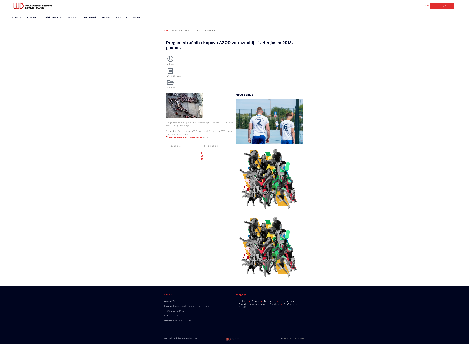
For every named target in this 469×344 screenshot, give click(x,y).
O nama (15, 17)
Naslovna (166, 30)
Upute (426, 6)
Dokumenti (31, 17)
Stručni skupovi (89, 17)
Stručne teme (121, 17)
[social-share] (216, 153)
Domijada (106, 17)
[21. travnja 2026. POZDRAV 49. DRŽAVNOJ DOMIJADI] (269, 246)
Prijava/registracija (442, 6)
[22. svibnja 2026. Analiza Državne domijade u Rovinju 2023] (269, 121)
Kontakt (136, 17)
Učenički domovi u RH (52, 17)
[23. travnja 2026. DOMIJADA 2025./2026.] (269, 178)
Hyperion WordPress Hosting (293, 338)
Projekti (70, 17)
